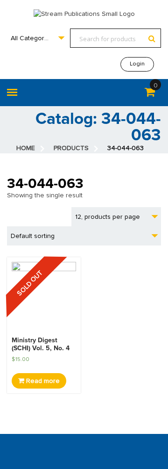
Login (137, 64)
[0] (150, 94)
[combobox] (37, 38)
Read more (42, 381)
